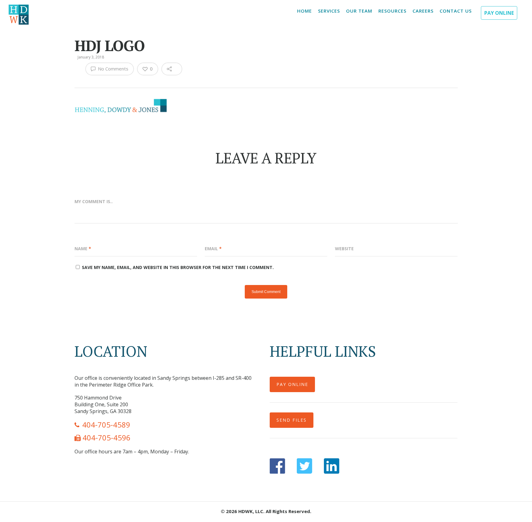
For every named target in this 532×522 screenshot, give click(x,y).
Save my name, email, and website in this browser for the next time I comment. (178, 267)
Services (329, 11)
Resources (392, 11)
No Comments (112, 69)
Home (304, 11)
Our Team (359, 11)
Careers (423, 11)
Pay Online (499, 13)
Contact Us (456, 11)
